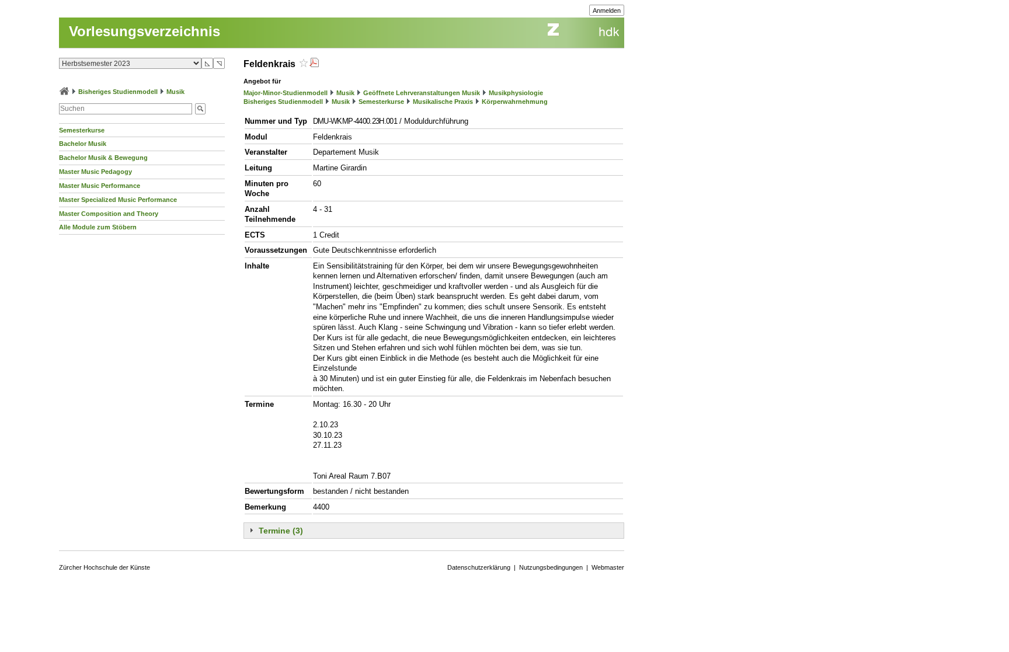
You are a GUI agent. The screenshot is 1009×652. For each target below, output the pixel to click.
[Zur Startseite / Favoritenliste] (64, 91)
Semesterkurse (82, 130)
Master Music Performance (99, 185)
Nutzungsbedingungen (551, 567)
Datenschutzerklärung (478, 567)
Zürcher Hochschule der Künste (104, 567)
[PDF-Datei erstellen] (314, 64)
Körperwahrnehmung (515, 101)
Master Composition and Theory (108, 213)
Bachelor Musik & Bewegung (103, 157)
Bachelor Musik (82, 143)
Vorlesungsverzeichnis (144, 31)
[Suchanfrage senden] (200, 108)
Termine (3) (281, 530)
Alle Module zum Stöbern (98, 227)
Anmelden (607, 10)
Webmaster (608, 567)
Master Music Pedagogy (95, 171)
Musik (175, 91)
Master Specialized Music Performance (118, 199)
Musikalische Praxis (443, 101)
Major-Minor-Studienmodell (285, 92)
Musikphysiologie (516, 92)
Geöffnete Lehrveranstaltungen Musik (421, 92)
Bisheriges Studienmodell (118, 91)
